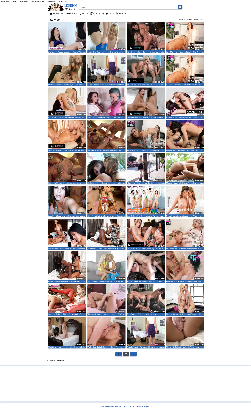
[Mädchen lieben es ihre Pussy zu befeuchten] (67, 69)
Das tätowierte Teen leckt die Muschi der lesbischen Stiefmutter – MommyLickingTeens (122, 281)
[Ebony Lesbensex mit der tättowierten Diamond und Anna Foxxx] (67, 265)
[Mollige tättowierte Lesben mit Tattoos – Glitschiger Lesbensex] (185, 298)
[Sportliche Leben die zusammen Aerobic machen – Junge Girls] (146, 200)
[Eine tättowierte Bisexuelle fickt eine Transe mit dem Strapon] (185, 265)
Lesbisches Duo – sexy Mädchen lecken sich (105, 52)
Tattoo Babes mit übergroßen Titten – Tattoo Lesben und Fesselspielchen (116, 117)
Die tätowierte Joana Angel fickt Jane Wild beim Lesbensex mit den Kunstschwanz (81, 52)
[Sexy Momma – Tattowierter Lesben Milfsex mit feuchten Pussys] (185, 233)
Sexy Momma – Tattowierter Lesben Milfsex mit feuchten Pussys (192, 248)
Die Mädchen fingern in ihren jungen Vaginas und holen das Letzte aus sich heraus (160, 117)
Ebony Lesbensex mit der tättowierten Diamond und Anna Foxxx (74, 281)
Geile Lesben (23, 1)
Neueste (182, 19)
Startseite (51, 360)
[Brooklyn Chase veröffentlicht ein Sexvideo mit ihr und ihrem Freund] (67, 200)
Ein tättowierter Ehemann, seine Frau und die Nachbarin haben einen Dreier (79, 347)
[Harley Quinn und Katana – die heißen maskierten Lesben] (185, 102)
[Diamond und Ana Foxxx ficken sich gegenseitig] (106, 233)
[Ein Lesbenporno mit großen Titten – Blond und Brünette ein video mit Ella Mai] (185, 134)
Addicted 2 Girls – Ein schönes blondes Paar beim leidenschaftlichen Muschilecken (81, 314)
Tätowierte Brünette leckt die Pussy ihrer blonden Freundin (190, 347)
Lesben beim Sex (38, 1)
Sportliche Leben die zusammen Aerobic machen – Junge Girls (152, 216)
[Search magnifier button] (180, 7)
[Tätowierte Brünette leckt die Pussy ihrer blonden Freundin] (185, 331)
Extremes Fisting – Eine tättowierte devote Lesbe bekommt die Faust (75, 183)
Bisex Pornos (51, 1)
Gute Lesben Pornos (8, 1)
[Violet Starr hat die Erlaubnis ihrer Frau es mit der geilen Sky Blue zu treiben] (106, 331)
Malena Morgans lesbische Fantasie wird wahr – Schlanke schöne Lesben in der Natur (200, 183)
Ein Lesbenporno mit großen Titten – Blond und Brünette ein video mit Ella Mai (198, 150)
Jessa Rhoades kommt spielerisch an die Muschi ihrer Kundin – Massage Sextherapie (82, 150)
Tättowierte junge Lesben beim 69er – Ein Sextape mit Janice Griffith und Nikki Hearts (121, 314)
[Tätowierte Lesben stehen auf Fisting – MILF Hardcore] (106, 134)
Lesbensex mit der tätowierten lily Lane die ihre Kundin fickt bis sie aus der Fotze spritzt (162, 248)
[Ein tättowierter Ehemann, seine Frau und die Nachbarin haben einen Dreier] (67, 331)
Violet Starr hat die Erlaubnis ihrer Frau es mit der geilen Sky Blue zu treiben (118, 347)
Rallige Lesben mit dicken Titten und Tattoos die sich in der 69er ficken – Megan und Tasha (163, 281)
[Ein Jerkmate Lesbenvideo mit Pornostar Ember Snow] (67, 233)
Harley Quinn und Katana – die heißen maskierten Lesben (189, 117)
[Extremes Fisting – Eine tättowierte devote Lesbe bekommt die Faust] (67, 167)
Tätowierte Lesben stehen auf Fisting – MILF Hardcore (109, 150)
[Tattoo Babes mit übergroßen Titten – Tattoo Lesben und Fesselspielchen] (106, 102)
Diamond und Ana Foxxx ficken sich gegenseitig (106, 248)
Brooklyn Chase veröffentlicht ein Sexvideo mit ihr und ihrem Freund (76, 216)
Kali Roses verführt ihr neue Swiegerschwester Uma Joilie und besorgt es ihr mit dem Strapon (164, 52)
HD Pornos (63, 1)
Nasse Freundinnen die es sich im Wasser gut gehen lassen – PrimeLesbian (196, 216)
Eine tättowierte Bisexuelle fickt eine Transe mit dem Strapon (190, 281)
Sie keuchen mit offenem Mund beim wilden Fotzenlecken (110, 183)
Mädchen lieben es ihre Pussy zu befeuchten (66, 85)
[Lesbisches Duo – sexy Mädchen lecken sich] (106, 36)
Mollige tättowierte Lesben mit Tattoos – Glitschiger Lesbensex (191, 314)
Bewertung (198, 19)
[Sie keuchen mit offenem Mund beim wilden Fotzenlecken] (106, 167)
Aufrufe (189, 19)
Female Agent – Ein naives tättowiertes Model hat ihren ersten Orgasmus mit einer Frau (122, 85)
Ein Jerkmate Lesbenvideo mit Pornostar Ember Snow (69, 248)
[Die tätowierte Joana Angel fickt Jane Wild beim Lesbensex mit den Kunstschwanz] (67, 36)
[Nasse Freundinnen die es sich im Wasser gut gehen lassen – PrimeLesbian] (185, 200)
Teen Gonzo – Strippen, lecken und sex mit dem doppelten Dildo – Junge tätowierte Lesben (163, 314)
